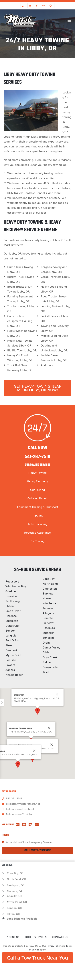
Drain (46, 642)
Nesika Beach (14, 674)
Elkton (9, 606)
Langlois (10, 635)
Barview (48, 593)
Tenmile (48, 608)
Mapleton (11, 620)
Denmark (11, 650)
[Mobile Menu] (69, 20)
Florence (11, 616)
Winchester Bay (15, 586)
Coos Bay (49, 578)
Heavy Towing (37, 473)
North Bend (50, 583)
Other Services (36, 937)
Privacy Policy (54, 945)
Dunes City (12, 625)
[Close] (49, 727)
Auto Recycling (37, 524)
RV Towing (37, 541)
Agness (10, 670)
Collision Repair (37, 498)
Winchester (50, 603)
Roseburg (49, 628)
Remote (48, 618)
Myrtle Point (13, 655)
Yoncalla (48, 637)
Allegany (48, 613)
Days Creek (50, 657)
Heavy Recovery (37, 481)
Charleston (50, 588)
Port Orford (12, 640)
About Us (13, 937)
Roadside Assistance (37, 532)
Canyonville (50, 667)
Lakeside (11, 596)
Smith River (13, 611)
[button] (37, 711)
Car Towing (37, 490)
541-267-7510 (37, 457)
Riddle (47, 662)
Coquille (10, 660)
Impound (37, 515)
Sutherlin (48, 632)
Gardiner (11, 591)
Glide (46, 652)
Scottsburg (12, 601)
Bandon (10, 630)
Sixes (8, 645)
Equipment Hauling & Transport (37, 507)
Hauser (47, 598)
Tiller (46, 672)
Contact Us (60, 937)
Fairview (48, 623)
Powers (10, 665)
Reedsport (12, 581)
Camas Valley (51, 647)
